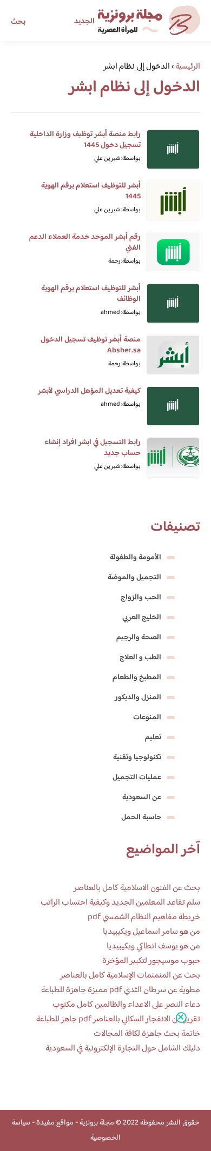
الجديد (84, 21)
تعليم (153, 737)
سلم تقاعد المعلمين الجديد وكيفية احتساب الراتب (120, 902)
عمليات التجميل (137, 777)
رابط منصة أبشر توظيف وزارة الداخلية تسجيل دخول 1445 (85, 140)
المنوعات (147, 717)
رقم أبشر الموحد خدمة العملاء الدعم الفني (85, 243)
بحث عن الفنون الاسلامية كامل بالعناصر (137, 888)
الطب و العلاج (140, 657)
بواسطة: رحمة (124, 261)
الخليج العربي (141, 617)
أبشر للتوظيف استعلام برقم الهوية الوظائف (91, 294)
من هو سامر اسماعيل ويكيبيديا (151, 932)
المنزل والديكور (138, 697)
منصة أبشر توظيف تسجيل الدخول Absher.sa (91, 345)
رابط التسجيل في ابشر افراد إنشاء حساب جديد (92, 448)
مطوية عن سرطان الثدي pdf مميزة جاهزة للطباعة (120, 990)
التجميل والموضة (134, 577)
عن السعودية (141, 797)
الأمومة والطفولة (135, 557)
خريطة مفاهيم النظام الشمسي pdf (144, 917)
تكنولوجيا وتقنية (137, 757)
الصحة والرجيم (138, 637)
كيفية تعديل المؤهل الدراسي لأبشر (89, 391)
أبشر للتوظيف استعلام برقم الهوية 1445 (91, 191)
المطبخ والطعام (137, 677)
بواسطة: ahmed (121, 312)
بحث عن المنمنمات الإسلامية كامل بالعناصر (130, 975)
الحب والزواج (141, 597)
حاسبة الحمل (141, 817)
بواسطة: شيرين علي (117, 158)
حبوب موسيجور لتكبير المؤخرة (151, 961)
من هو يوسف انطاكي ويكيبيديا (153, 946)
